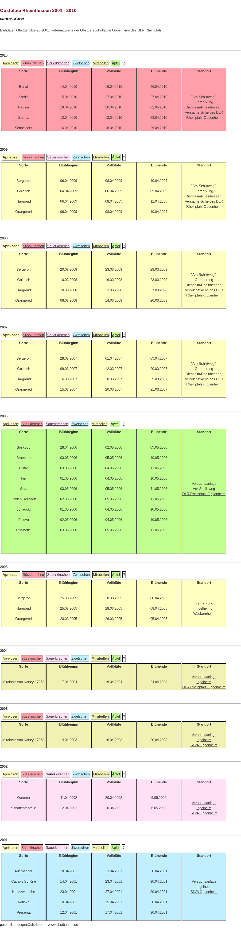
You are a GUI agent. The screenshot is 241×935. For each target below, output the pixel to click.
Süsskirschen (33, 157)
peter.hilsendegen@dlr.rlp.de (21, 925)
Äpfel (116, 63)
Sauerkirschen (58, 63)
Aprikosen (10, 63)
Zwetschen (81, 63)
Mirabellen (101, 63)
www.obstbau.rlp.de (63, 925)
